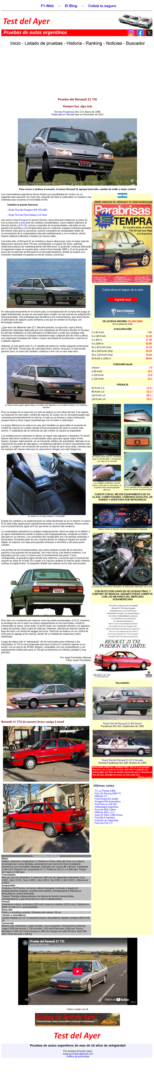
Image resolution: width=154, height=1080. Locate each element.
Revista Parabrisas (64, 112)
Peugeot (23, 220)
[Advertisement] (77, 74)
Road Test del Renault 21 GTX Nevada (122, 760)
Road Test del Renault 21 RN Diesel (122, 723)
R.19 (23, 225)
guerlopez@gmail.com (81, 1054)
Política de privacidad (77, 1056)
